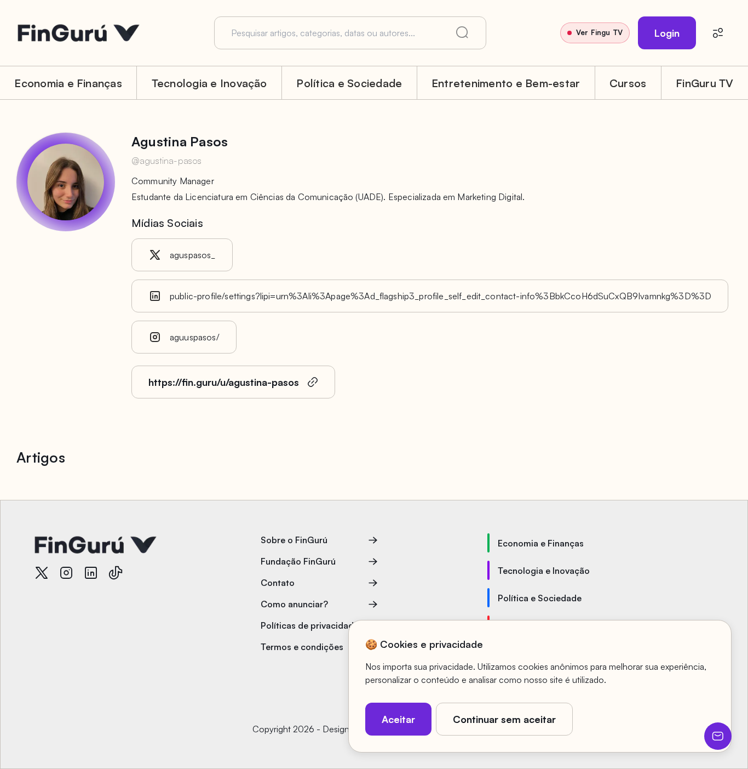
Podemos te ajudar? (718, 736)
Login (667, 33)
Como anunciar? (294, 604)
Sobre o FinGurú (294, 539)
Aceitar (398, 719)
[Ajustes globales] (718, 32)
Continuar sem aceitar (504, 719)
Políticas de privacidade (310, 625)
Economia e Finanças (68, 83)
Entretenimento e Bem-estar (505, 83)
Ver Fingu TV (599, 32)
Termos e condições (302, 646)
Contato (278, 582)
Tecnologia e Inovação (209, 83)
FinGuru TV (704, 83)
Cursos (627, 83)
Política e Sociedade (349, 83)
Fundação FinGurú (298, 561)
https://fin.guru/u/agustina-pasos (223, 382)
